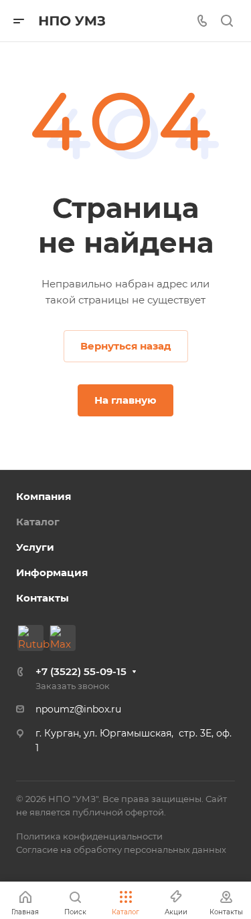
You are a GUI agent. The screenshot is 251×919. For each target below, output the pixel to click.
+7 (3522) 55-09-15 (81, 671)
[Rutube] (30, 638)
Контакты (42, 598)
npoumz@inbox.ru (78, 709)
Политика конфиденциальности (89, 836)
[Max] (62, 638)
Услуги (35, 547)
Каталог (38, 521)
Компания (43, 496)
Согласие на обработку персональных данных (121, 849)
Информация (52, 572)
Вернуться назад (125, 346)
